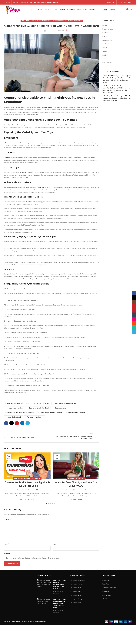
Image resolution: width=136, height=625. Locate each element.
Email (55, 544)
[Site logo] (13, 10)
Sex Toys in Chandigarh (77, 580)
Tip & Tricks (78, 20)
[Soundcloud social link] (98, 2)
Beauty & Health (31, 20)
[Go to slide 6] (57, 503)
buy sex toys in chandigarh (15, 408)
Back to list (52, 436)
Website (7, 553)
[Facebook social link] (79, 2)
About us (105, 580)
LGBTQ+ (49, 20)
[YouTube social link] (87, 2)
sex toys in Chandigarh (52, 107)
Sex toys (70, 20)
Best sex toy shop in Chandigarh (65, 403)
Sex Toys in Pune (75, 602)
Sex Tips (64, 20)
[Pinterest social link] (90, 2)
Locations (105, 584)
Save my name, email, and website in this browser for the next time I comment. (32, 558)
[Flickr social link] (95, 2)
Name (6, 544)
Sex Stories (106, 44)
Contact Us (106, 591)
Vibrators (7, 143)
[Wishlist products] (122, 10)
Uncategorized (107, 62)
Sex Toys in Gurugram (77, 599)
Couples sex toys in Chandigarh (39, 408)
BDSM (23, 20)
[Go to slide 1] (46, 503)
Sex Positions (57, 20)
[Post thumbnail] (44, 587)
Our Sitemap (106, 599)
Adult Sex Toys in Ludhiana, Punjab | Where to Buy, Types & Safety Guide (59, 603)
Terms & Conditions (109, 587)
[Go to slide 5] (54, 503)
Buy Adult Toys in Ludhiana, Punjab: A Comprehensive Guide (116, 80)
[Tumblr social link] (92, 2)
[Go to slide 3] (50, 503)
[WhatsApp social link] (101, 2)
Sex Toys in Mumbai (76, 584)
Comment (8, 519)
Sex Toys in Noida (75, 595)
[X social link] (82, 2)
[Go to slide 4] (52, 503)
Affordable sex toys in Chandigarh (39, 403)
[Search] (118, 10)
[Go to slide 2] (48, 503)
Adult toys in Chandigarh (14, 403)
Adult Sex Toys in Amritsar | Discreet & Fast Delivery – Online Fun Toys (59, 584)
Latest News (106, 595)
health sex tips (42, 20)
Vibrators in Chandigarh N (35, 417)
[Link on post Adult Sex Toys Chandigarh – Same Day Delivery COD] (76, 465)
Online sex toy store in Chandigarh (51, 412)
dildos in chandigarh (61, 408)
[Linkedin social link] (22, 423)
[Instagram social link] (84, 2)
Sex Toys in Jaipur (76, 591)
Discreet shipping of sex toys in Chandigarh (20, 412)
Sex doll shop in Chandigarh (76, 412)
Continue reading (27, 499)
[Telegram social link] (103, 2)
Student (105, 55)
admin (49, 31)
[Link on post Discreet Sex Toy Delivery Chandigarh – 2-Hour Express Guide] (27, 465)
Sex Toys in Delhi (75, 587)
